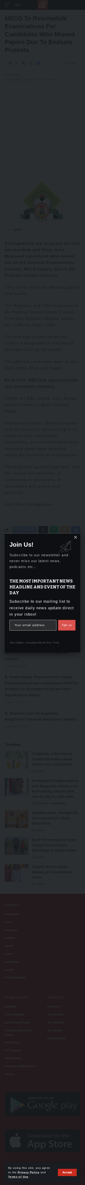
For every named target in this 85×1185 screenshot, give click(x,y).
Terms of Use (18, 1176)
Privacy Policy (29, 1172)
